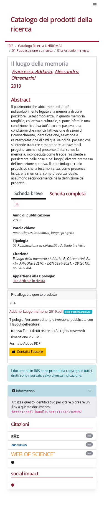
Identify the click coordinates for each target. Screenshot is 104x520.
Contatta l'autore (29, 351)
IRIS (10, 45)
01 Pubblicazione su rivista (32, 50)
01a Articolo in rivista (73, 50)
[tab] (17, 204)
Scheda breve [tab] (28, 193)
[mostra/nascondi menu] (95, 5)
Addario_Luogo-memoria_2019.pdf (36, 311)
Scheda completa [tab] (68, 194)
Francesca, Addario (32, 71)
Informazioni (25, 390)
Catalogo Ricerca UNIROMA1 (40, 45)
